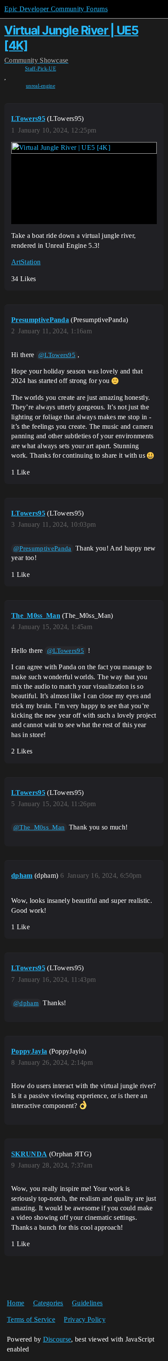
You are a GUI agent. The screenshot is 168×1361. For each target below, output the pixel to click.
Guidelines (87, 1303)
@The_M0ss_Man (39, 827)
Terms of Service (31, 1319)
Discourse (57, 1339)
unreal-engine (40, 86)
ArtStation (25, 262)
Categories (48, 1303)
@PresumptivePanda (42, 548)
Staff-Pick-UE (40, 69)
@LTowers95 (56, 354)
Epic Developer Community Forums (56, 9)
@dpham (26, 1003)
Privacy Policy (84, 1319)
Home (15, 1303)
